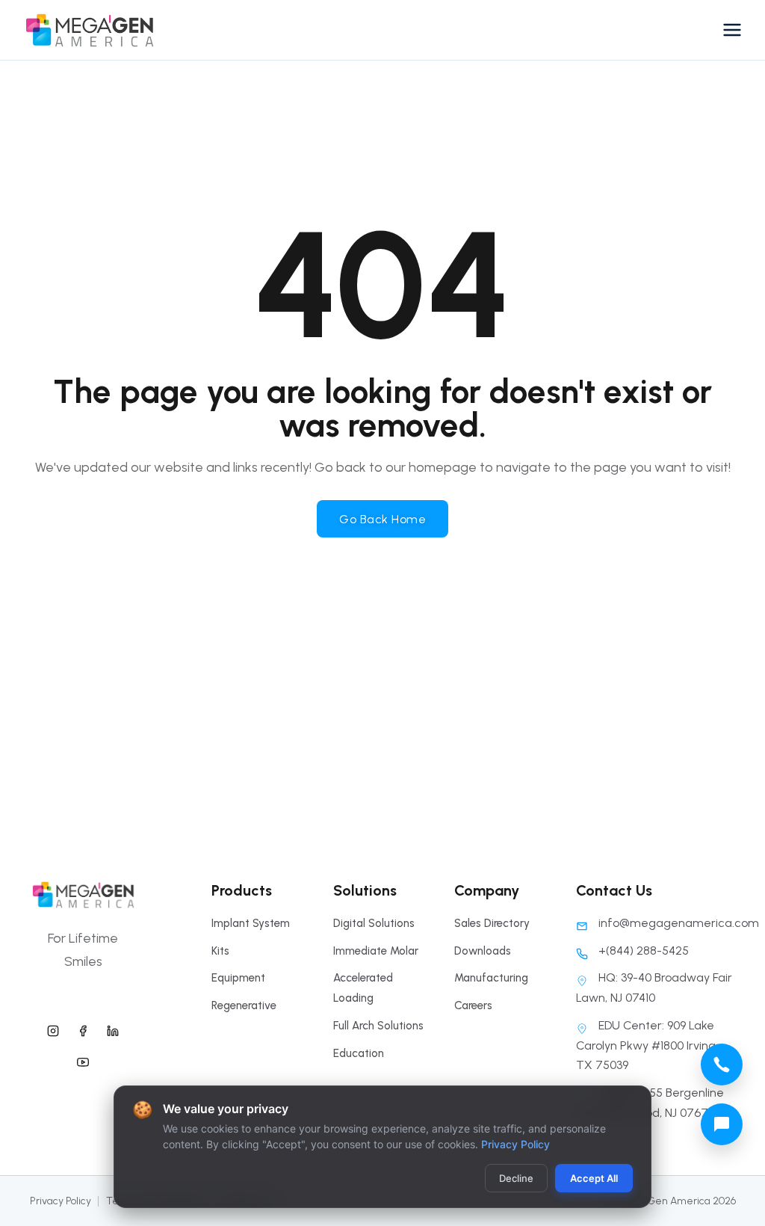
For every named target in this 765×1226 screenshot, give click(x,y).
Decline (516, 1178)
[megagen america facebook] (83, 1029)
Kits (220, 951)
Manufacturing (491, 978)
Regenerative (243, 1005)
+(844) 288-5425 (643, 950)
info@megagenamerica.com (678, 923)
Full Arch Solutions (378, 1025)
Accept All (594, 1178)
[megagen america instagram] (53, 1029)
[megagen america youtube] (83, 1060)
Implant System (250, 923)
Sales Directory (492, 923)
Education (358, 1053)
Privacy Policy (60, 1201)
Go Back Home (382, 519)
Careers (473, 1005)
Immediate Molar (375, 951)
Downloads (482, 951)
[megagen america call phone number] (722, 1064)
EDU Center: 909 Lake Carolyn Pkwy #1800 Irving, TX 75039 (647, 1045)
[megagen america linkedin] (113, 1029)
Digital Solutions (374, 923)
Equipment (238, 978)
